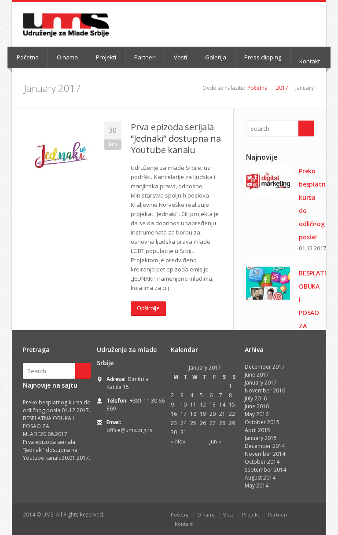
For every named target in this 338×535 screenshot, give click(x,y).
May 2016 (256, 414)
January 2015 (261, 438)
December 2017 (265, 366)
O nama (67, 57)
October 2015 (262, 422)
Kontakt (309, 61)
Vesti (180, 57)
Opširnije (148, 308)
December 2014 (265, 446)
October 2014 (262, 461)
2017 (282, 88)
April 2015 (257, 430)
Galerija (215, 57)
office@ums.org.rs (129, 430)
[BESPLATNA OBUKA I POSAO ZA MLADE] (268, 283)
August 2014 (260, 477)
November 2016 (265, 390)
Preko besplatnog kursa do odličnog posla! (57, 406)
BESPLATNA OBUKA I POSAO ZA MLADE (48, 426)
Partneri (145, 57)
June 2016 (257, 406)
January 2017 (261, 382)
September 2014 (265, 469)
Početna (28, 57)
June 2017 (257, 374)
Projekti (106, 57)
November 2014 (265, 454)
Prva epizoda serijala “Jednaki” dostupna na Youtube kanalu (176, 138)
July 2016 (256, 398)
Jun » (215, 441)
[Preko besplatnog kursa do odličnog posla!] (268, 181)
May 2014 (256, 485)
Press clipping (262, 57)
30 (174, 432)
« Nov (178, 441)
